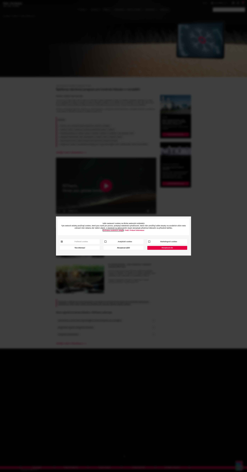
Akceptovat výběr (123, 248)
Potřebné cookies (81, 242)
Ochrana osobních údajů (113, 230)
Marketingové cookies (168, 242)
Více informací (80, 248)
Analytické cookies (125, 242)
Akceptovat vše (167, 248)
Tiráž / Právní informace (134, 230)
